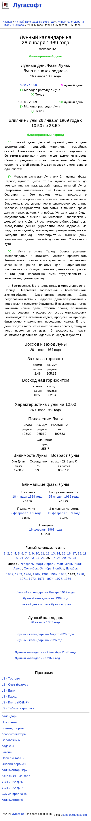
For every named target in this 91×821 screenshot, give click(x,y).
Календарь (9, 716)
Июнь (69, 563)
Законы (7, 752)
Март (39, 563)
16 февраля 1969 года (45, 529)
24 (37, 558)
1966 (45, 574)
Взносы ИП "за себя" (16, 776)
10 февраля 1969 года (64, 513)
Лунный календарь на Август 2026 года (45, 634)
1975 (58, 578)
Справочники (11, 740)
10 (37, 553)
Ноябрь (58, 568)
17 (74, 553)
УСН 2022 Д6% (12, 782)
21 (21, 558)
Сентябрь (31, 568)
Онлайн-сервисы (14, 764)
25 (43, 558)
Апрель (49, 563)
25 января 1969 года (64, 496)
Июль (78, 563)
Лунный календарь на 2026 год (39, 640)
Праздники (9, 722)
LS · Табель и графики (18, 708)
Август (17, 568)
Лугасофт (18, 814)
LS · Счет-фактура (15, 684)
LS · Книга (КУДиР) (15, 702)
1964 (27, 574)
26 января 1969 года (45, 622)
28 (59, 558)
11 (42, 553)
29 (64, 558)
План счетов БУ (13, 758)
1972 (32, 578)
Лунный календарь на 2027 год (37, 658)
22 (27, 558)
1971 (23, 578)
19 (85, 553)
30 (69, 558)
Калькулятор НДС (14, 770)
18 (79, 553)
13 (53, 553)
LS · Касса (9, 696)
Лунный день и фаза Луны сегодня (45, 604)
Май (60, 563)
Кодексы (8, 746)
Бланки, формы (13, 728)
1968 (62, 574)
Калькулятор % (12, 799)
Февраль (27, 563)
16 (69, 553)
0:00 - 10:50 (27, 85)
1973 (41, 578)
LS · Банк (8, 690)
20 (16, 558)
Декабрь (72, 568)
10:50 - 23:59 (27, 102)
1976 (67, 578)
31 (74, 558)
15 (63, 553)
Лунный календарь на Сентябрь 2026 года (45, 652)
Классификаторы (14, 734)
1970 (80, 574)
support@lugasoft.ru (75, 814)
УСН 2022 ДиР (12, 788)
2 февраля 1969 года (26, 513)
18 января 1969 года (27, 496)
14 (58, 553)
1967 (53, 574)
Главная (7, 21)
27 (53, 558)
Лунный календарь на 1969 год (34, 21)
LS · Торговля (11, 678)
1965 (36, 574)
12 (47, 553)
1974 (49, 578)
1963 (18, 574)
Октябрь (45, 568)
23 (32, 558)
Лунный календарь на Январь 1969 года (45, 592)
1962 (9, 574)
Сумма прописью (14, 794)
